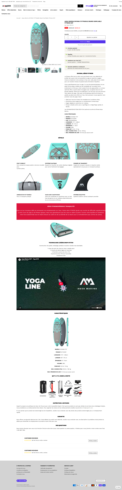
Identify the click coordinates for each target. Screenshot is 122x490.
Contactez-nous (6, 13)
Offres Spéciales (11, 10)
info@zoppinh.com (88, 407)
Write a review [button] (93, 440)
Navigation (45, 10)
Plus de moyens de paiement (85, 44)
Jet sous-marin (89, 10)
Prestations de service (37, 1)
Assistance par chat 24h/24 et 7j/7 (23, 1)
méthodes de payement (46, 468)
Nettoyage (106, 10)
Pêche (39, 10)
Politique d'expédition (69, 470)
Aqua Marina (70, 25)
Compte (66, 468)
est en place (53, 10)
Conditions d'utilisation (22, 470)
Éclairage (98, 10)
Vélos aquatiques (70, 10)
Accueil (18, 18)
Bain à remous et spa (29, 10)
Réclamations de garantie (70, 474)
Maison (3, 10)
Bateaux (80, 10)
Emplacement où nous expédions (48, 470)
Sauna (19, 10)
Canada (100, 480)
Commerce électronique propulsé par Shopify (26, 486)
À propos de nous (21, 468)
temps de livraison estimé (46, 472)
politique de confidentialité (23, 472)
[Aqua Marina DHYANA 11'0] (19, 70)
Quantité (67, 34)
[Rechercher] (80, 6)
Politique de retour (69, 472)
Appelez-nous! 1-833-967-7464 (8, 1)
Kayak (61, 10)
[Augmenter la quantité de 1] (76, 37)
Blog (44, 1)
